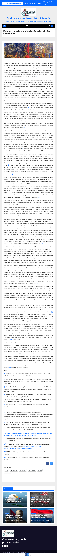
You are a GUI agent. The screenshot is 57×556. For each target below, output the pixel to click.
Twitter (41, 552)
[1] (36, 76)
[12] (10, 367)
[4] (22, 148)
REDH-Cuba (20, 504)
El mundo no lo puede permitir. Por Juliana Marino (40, 501)
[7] (39, 197)
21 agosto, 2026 (10, 504)
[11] (5, 452)
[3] (24, 127)
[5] (8, 165)
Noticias (33, 513)
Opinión (7, 497)
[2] (28, 107)
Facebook (36, 552)
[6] (12, 174)
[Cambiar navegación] (27, 26)
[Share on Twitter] (51, 465)
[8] (42, 243)
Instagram (52, 552)
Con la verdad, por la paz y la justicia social (28, 18)
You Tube (46, 552)
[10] (52, 312)
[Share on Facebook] (47, 465)
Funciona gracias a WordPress (9, 552)
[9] (37, 283)
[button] (49, 26)
